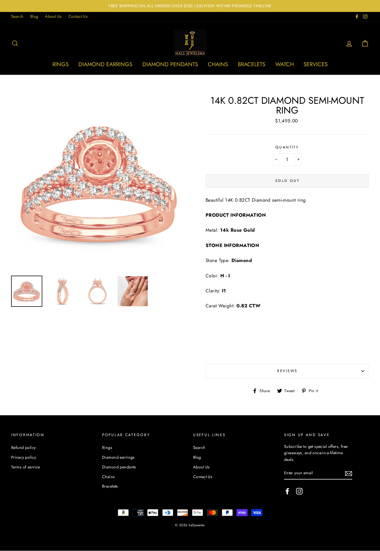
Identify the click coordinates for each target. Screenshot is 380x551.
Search (17, 16)
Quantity (287, 147)
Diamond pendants (170, 64)
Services (315, 64)
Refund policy (23, 447)
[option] (190, 6)
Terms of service (25, 467)
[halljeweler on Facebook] (287, 491)
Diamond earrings (105, 64)
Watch (284, 64)
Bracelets (251, 64)
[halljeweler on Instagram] (299, 491)
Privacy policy (23, 457)
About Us (53, 16)
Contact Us (78, 16)
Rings (60, 64)
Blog (34, 16)
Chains (218, 64)
